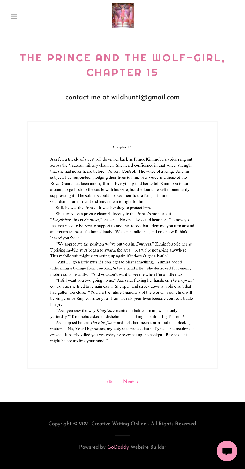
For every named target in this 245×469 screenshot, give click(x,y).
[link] (123, 26)
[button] (18, 16)
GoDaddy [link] (118, 447)
